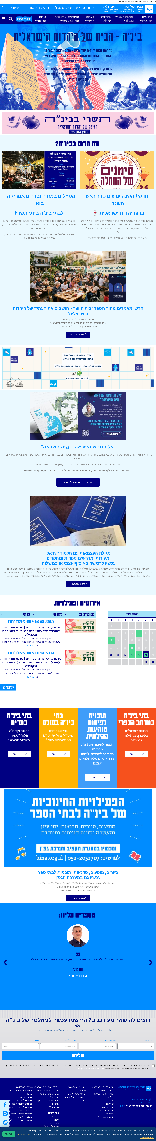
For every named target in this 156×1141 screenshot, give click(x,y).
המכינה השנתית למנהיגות (47, 1091)
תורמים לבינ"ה (62, 7)
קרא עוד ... (29, 645)
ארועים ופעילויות (105, 1117)
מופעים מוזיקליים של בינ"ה (19, 1120)
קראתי (8, 1134)
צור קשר (79, 7)
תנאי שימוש (108, 1107)
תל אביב (55, 1117)
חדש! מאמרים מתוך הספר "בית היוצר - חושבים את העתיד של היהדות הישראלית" (78, 311)
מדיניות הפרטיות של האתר (91, 1069)
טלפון (36, 1040)
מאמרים (82, 1091)
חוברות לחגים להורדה (75, 1097)
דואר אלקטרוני (69, 1040)
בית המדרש (26, 1110)
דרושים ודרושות (40, 7)
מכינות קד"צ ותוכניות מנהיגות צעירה (67, 19)
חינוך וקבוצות (25, 1097)
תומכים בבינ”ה (106, 1110)
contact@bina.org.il (142, 1099)
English (14, 8)
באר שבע (54, 1123)
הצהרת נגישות (145, 1102)
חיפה (56, 1120)
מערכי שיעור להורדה (76, 1094)
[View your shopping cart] (4, 7)
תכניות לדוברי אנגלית (21, 1114)
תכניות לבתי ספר (23, 1100)
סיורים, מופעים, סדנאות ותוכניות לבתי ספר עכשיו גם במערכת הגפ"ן (78, 875)
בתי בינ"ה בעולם (51, 1126)
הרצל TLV (54, 1097)
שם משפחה (110, 1040)
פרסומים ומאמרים (147, 19)
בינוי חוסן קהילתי (105, 19)
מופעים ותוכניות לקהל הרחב (18, 1104)
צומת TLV (54, 1107)
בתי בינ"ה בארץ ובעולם (124, 19)
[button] (78, 335)
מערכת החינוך (90, 19)
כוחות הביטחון (41, 19)
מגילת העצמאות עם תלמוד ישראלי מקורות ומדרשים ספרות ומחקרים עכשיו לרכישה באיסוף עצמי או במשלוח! (78, 558)
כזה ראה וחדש (25, 1117)
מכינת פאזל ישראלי (49, 1094)
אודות (91, 7)
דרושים (110, 1114)
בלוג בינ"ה (81, 1100)
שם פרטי (149, 1040)
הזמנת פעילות (107, 1091)
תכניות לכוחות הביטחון (20, 1107)
